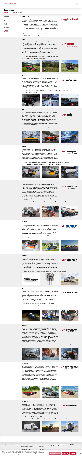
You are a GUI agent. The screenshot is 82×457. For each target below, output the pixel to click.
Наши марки (6, 12)
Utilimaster (6, 31)
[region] (41, 453)
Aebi (4, 17)
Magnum (5, 19)
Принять (73, 453)
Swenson (5, 29)
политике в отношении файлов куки (21, 455)
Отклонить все (65, 453)
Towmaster (6, 30)
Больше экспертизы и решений (16, 12)
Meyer (5, 22)
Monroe (5, 23)
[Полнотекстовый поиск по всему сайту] (69, 4)
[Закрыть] (80, 453)
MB (4, 20)
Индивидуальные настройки (55, 453)
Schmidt (5, 24)
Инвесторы (40, 4)
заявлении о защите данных (7, 455)
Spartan (5, 26)
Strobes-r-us (6, 27)
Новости (22, 4)
